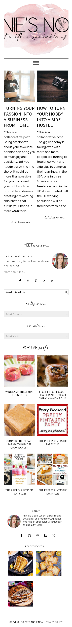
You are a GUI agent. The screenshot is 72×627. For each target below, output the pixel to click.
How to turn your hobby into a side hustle (51, 116)
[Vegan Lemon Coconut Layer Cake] (20, 563)
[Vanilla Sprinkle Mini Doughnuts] (19, 371)
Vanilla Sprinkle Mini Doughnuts (19, 393)
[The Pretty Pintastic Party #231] (52, 469)
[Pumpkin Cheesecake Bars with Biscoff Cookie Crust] (19, 420)
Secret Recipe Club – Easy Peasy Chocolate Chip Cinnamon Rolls (53, 395)
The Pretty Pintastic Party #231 (53, 491)
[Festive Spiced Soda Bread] (20, 594)
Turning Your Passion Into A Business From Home (19, 116)
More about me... (14, 272)
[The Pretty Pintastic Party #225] (19, 469)
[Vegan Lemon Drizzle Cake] (48, 563)
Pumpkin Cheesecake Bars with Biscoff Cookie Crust (19, 444)
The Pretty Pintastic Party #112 (53, 442)
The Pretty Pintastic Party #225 (19, 491)
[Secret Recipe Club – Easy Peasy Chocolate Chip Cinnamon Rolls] (52, 371)
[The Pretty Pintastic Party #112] (52, 420)
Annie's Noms (36, 27)
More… (40, 524)
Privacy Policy (54, 622)
